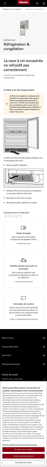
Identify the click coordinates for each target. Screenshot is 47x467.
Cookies (34, 445)
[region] (23, 424)
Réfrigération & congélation (12, 9)
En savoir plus (24, 243)
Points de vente (10, 375)
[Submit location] (44, 379)
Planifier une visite (24, 281)
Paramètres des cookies (23, 462)
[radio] (6, 216)
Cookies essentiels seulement (23, 456)
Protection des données (22, 445)
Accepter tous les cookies (23, 449)
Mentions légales (8, 445)
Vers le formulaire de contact (24, 319)
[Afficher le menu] (5, 3)
